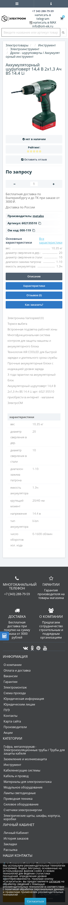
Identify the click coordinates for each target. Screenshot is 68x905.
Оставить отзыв (35, 159)
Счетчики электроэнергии (23, 810)
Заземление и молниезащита (25, 759)
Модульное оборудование (23, 787)
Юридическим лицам (19, 704)
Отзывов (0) (34, 295)
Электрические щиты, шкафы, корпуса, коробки (32, 817)
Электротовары (17, 45)
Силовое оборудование (21, 804)
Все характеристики (50, 240)
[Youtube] (44, 647)
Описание (34, 276)
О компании (13, 665)
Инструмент (12, 765)
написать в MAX (44, 22)
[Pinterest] (37, 647)
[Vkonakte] (24, 647)
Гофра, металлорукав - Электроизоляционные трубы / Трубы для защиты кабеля (34, 750)
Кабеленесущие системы (22, 770)
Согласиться (35, 901)
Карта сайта (12, 721)
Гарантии (10, 682)
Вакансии (11, 676)
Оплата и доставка (17, 670)
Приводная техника (18, 799)
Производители (15, 727)
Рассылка (10, 850)
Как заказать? (34, 304)
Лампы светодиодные (20, 793)
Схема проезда (15, 693)
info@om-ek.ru (42, 26)
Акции (8, 733)
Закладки (10, 844)
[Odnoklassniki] (31, 647)
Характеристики (34, 286)
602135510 (29, 223)
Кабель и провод (16, 776)
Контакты (10, 716)
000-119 (25, 230)
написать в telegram (43, 17)
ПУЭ (7, 710)
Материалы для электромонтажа (28, 782)
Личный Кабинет (16, 833)
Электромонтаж (15, 687)
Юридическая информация (24, 699)
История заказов (16, 838)
